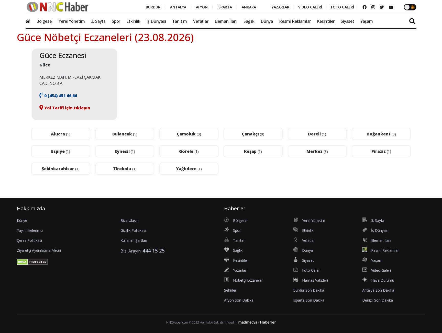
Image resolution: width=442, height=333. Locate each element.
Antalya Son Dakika (378, 290)
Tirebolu (125, 168)
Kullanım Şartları (133, 240)
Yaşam (366, 21)
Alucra (60, 134)
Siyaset (347, 21)
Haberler (268, 322)
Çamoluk (189, 134)
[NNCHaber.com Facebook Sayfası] (364, 7)
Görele (189, 151)
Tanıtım (179, 21)
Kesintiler (326, 21)
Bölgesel (44, 21)
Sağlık (249, 21)
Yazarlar (239, 270)
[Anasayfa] (30, 21)
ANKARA (249, 7)
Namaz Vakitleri (315, 280)
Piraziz (381, 151)
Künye (22, 220)
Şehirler (230, 290)
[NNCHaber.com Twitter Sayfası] (382, 7)
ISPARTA (224, 7)
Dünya (267, 21)
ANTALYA (178, 7)
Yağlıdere (189, 168)
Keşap (253, 151)
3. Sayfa (98, 21)
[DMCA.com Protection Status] (32, 261)
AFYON (202, 7)
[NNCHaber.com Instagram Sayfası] (373, 7)
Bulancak (124, 134)
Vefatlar (200, 21)
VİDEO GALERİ (310, 7)
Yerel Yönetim (72, 21)
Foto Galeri (311, 270)
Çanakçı (253, 134)
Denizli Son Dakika (377, 300)
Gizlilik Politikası (133, 230)
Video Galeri (381, 270)
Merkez (317, 151)
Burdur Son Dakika (308, 290)
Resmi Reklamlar (295, 21)
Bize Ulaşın (129, 220)
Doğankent (381, 134)
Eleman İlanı (226, 21)
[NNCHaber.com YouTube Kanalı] (391, 7)
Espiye (60, 151)
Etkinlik (133, 21)
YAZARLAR (280, 7)
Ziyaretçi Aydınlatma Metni (39, 250)
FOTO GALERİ (342, 7)
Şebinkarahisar (61, 168)
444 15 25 (153, 250)
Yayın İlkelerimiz (30, 230)
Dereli (317, 134)
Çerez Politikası (29, 240)
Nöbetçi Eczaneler (248, 280)
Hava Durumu (382, 280)
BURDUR (153, 7)
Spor (116, 21)
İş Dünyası (156, 21)
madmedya (247, 322)
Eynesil (125, 151)
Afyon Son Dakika (238, 300)
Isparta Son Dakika (308, 300)
